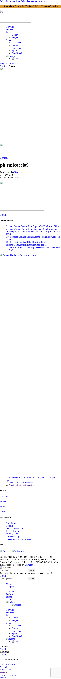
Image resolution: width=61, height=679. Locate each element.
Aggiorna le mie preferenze (18, 539)
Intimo (3, 506)
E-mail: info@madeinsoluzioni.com (24, 485)
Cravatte (4, 496)
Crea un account (7, 664)
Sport (14, 50)
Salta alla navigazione (10, 1)
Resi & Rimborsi (14, 531)
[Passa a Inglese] (16, 58)
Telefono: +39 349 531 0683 (21, 482)
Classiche (16, 42)
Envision (29, 565)
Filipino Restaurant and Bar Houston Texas (26, 242)
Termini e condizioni (15, 528)
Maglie (15, 37)
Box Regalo (17, 53)
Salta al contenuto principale (34, 1)
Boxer (15, 34)
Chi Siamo (11, 523)
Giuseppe (17, 172)
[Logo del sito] (15, 22)
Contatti (9, 525)
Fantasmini (17, 48)
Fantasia (16, 45)
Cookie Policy (12, 536)
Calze (2, 511)
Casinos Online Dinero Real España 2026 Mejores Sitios (32, 226)
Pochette (4, 501)
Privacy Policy (13, 533)
